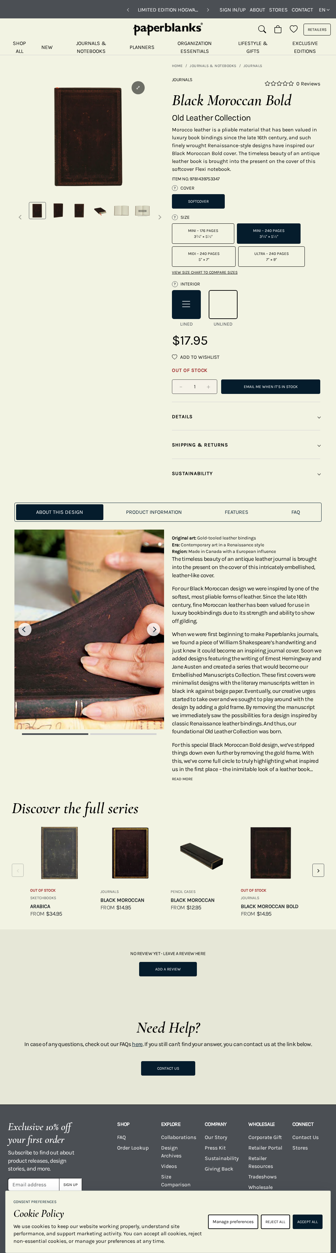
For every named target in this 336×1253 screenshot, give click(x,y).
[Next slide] (153, 629)
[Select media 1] (37, 210)
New (46, 47)
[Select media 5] (121, 210)
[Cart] (278, 29)
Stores (278, 10)
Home (177, 65)
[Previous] (128, 10)
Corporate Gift (265, 1137)
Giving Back (219, 1169)
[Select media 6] (142, 210)
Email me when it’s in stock (271, 386)
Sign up (70, 1184)
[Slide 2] (123, 734)
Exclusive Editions (305, 47)
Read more (182, 779)
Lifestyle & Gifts (253, 47)
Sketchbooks (43, 898)
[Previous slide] (25, 629)
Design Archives (171, 1152)
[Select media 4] (100, 210)
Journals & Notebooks (91, 47)
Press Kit (215, 1148)
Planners (142, 47)
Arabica (40, 906)
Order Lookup (133, 1148)
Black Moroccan (122, 900)
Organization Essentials (195, 47)
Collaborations (178, 1137)
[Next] (208, 10)
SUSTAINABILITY (192, 473)
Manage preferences (233, 1221)
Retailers (317, 29)
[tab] (59, 512)
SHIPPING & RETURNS (200, 445)
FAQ (121, 1137)
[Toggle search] (262, 29)
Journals (252, 65)
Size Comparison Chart (176, 1184)
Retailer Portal (265, 1148)
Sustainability (222, 1158)
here (137, 1044)
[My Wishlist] (293, 29)
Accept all (307, 1221)
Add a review (168, 969)
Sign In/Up (233, 10)
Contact (302, 10)
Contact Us (168, 1068)
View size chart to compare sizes (205, 272)
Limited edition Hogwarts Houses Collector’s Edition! (168, 10)
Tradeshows (262, 1176)
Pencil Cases (183, 891)
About (257, 10)
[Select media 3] (79, 210)
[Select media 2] (58, 210)
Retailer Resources (260, 1162)
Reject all (275, 1221)
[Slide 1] (55, 734)
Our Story (216, 1137)
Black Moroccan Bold (270, 906)
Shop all (19, 47)
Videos (169, 1166)
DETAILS (182, 417)
